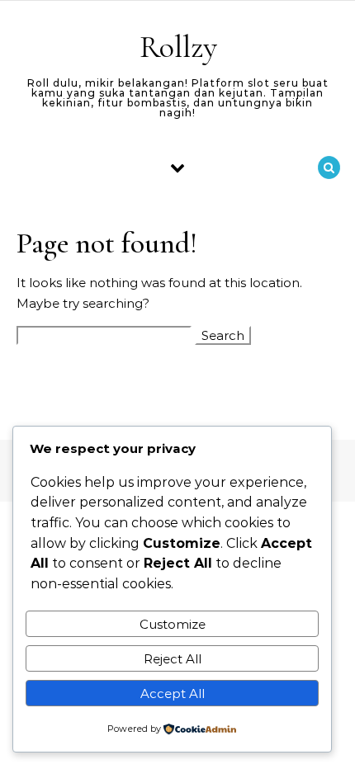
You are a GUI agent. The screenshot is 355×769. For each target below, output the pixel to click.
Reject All (172, 659)
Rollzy (178, 47)
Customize (173, 624)
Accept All (172, 693)
